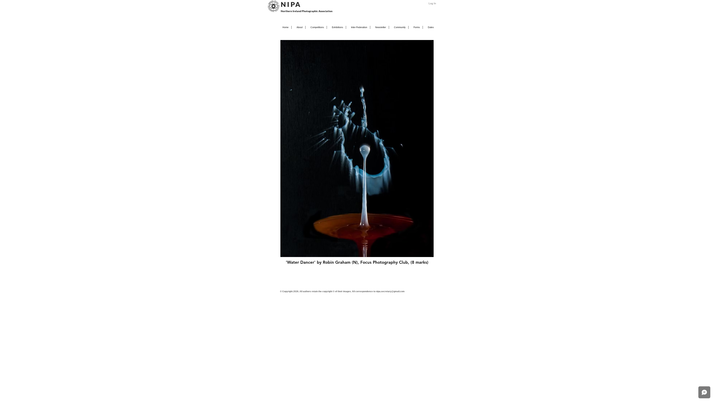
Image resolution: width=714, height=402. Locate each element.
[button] (298, 27)
